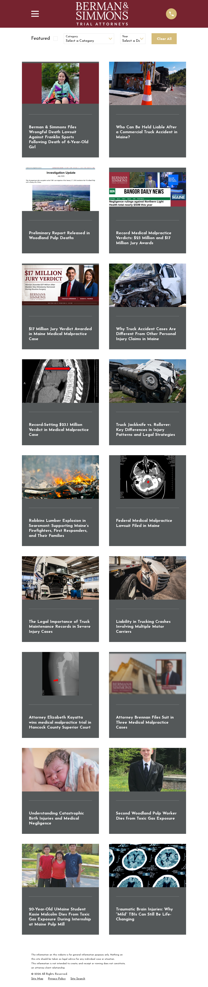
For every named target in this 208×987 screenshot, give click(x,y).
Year (125, 36)
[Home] (102, 13)
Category (72, 36)
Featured (40, 38)
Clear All (164, 38)
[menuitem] (37, 979)
